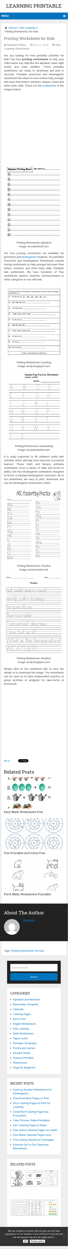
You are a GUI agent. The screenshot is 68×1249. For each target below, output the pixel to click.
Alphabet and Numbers (26, 999)
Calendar (18, 1009)
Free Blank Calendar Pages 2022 (32, 1134)
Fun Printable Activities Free (24, 853)
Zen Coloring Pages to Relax (30, 1125)
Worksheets (22, 48)
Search (33, 977)
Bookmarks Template (25, 1004)
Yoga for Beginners (24, 1067)
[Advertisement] (34, 128)
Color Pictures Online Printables (31, 1120)
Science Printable (23, 1057)
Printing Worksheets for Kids (27, 950)
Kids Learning (27, 27)
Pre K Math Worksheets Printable (27, 894)
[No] (63, 1236)
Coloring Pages (22, 1014)
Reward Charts (21, 1053)
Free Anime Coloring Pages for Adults (35, 1130)
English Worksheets (24, 1023)
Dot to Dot (19, 1019)
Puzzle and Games (24, 1048)
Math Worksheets (23, 1033)
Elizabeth (29, 920)
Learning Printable (34, 5)
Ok (25, 1241)
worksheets (49, 85)
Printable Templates (25, 1043)
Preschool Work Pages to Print (31, 1098)
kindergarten (29, 256)
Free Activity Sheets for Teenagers (33, 1139)
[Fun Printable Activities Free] (34, 833)
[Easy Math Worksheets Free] (34, 792)
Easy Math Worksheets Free (23, 812)
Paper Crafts (20, 1038)
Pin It (7, 761)
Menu (5, 15)
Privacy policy (37, 1241)
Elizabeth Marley (16, 44)
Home (12, 27)
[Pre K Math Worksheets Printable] (34, 875)
